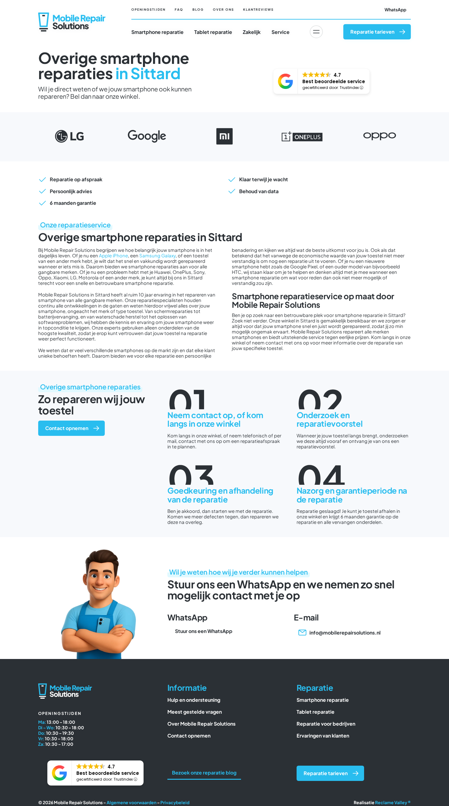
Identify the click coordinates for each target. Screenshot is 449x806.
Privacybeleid (174, 802)
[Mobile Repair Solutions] (71, 15)
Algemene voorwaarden (131, 802)
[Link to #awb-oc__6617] (316, 31)
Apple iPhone (113, 255)
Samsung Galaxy (157, 255)
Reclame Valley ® (393, 802)
